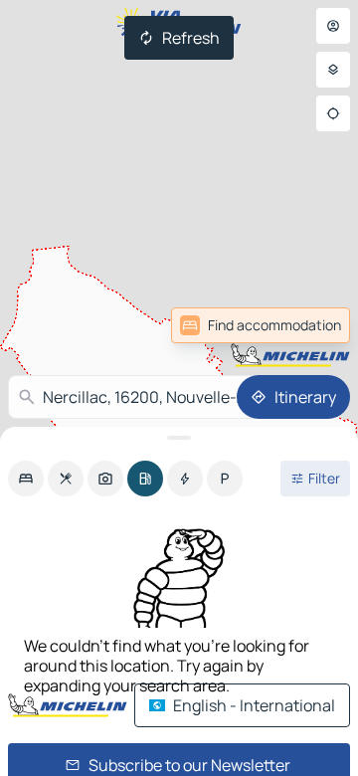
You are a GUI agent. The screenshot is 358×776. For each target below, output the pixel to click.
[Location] (333, 113)
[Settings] (333, 70)
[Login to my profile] (333, 26)
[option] (26, 478)
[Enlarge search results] (179, 438)
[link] (260, 325)
